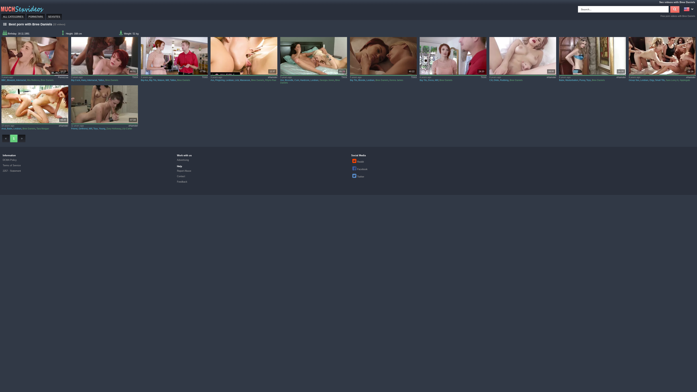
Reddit (360, 161)
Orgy (651, 80)
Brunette (289, 80)
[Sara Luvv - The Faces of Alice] (662, 56)
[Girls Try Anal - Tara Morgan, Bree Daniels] (34, 104)
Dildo (496, 80)
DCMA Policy (10, 160)
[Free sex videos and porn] (22, 8)
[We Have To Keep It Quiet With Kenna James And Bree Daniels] (383, 56)
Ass (212, 80)
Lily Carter (127, 128)
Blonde (361, 80)
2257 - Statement (12, 171)
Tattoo (101, 80)
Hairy (83, 80)
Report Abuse (184, 171)
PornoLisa (63, 77)
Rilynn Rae (270, 80)
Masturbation (571, 80)
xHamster (272, 77)
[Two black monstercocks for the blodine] (34, 56)
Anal (3, 128)
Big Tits (152, 80)
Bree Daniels (47, 80)
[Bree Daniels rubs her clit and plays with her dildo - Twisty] (522, 56)
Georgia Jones (327, 80)
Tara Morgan (42, 128)
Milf (167, 80)
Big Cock (75, 80)
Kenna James (396, 80)
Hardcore (304, 80)
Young (102, 128)
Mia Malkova (33, 80)
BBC (3, 80)
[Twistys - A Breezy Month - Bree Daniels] (592, 56)
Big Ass (144, 80)
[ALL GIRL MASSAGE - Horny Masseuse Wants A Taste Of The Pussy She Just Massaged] (244, 56)
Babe (561, 80)
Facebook (362, 169)
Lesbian (230, 80)
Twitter (360, 176)
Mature (161, 80)
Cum (296, 80)
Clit (491, 80)
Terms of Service (12, 165)
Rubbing (504, 80)
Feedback (182, 181)
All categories (13, 16)
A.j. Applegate (683, 80)
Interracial (21, 80)
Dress (431, 80)
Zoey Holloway (113, 128)
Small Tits (660, 80)
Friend (74, 128)
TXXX (135, 77)
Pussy (582, 80)
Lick (237, 80)
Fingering (220, 80)
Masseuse (245, 80)
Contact (181, 176)
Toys (588, 80)
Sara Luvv (671, 80)
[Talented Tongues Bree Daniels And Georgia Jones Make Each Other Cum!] (313, 56)
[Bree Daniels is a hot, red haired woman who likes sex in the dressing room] (453, 56)
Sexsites (54, 16)
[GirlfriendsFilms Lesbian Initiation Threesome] (104, 104)
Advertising (183, 160)
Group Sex (634, 80)
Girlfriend (83, 128)
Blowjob (11, 80)
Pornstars (35, 16)
